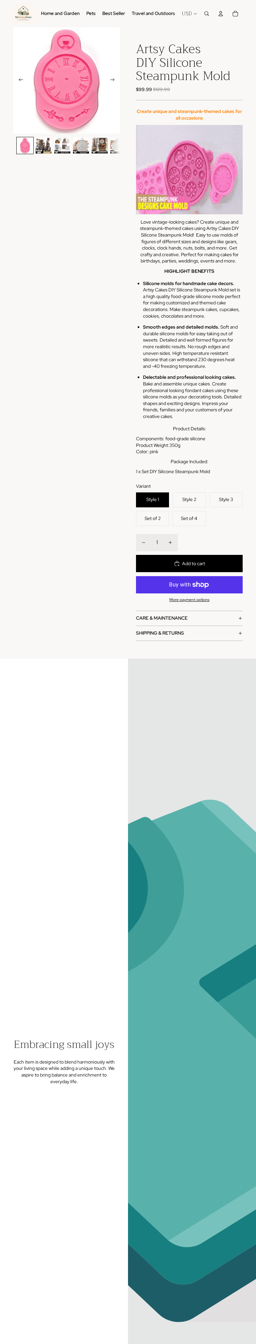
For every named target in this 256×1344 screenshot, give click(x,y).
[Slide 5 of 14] (100, 146)
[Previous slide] (18, 80)
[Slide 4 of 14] (81, 146)
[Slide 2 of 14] (44, 146)
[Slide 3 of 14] (62, 146)
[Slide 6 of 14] (118, 146)
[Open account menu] (220, 13)
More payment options (189, 599)
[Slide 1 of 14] (25, 146)
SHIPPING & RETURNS (160, 633)
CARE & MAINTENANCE (162, 618)
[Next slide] (114, 80)
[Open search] (206, 13)
